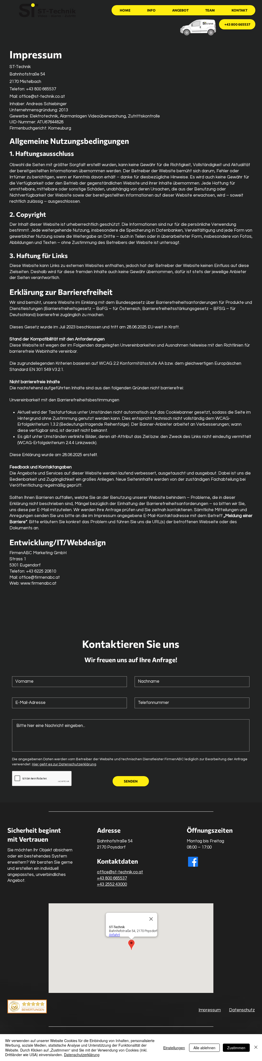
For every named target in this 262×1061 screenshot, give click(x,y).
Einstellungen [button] (174, 1047)
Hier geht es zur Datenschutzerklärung (64, 764)
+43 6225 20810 (41, 571)
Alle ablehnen (204, 1047)
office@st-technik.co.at (42, 96)
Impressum (210, 1010)
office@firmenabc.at (39, 577)
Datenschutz (242, 1010)
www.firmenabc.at (38, 583)
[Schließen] (256, 1047)
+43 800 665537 (112, 878)
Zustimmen (236, 1047)
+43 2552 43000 (112, 884)
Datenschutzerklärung (82, 1054)
